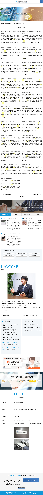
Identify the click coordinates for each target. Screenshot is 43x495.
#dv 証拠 (8, 258)
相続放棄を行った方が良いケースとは (8, 78)
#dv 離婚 (21, 255)
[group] (11, 381)
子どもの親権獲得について (27, 135)
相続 (16, 214)
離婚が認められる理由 (26, 164)
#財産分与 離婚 (34, 253)
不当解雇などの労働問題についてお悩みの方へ (10, 47)
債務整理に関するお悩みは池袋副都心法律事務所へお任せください (11, 32)
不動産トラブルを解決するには (7, 62)
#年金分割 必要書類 (21, 253)
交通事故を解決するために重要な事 (29, 47)
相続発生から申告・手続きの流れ (7, 121)
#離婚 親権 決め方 (34, 255)
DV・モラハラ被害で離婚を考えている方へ (9, 164)
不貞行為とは (3, 150)
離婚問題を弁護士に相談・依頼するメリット (31, 121)
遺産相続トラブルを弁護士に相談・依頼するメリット (32, 62)
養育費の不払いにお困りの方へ (7, 135)
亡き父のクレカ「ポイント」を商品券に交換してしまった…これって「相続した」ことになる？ (10, 347)
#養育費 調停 (9, 253)
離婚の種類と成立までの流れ (7, 178)
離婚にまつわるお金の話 (27, 150)
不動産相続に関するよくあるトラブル (8, 92)
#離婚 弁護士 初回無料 (8, 255)
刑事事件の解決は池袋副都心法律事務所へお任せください (32, 32)
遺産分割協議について (26, 92)
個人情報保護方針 (21, 487)
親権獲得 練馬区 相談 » (37, 194)
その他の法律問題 (27, 214)
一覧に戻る (21, 196)
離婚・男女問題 (5, 214)
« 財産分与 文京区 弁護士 (6, 194)
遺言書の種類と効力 (26, 106)
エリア (37, 214)
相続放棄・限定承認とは (27, 78)
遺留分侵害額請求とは (5, 106)
